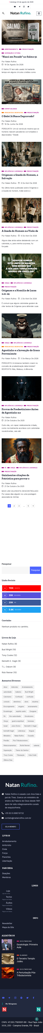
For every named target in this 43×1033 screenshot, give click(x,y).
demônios (17, 702)
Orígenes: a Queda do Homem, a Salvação (20, 176)
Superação (8, 750)
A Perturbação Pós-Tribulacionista (26, 974)
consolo (6, 702)
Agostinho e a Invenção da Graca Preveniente (21, 352)
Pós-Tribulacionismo (20, 740)
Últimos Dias (8, 760)
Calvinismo (7, 697)
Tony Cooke (7, 655)
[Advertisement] (21, 534)
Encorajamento (9, 706)
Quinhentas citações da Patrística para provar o (15, 477)
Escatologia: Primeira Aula (27, 946)
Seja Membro (10, 827)
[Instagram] (16, 997)
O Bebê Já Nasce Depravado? (18, 116)
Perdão (6, 740)
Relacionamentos (10, 745)
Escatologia (8, 711)
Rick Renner (7, 672)
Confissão (19, 697)
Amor (5, 687)
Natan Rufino (10, 61)
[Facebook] (35, 997)
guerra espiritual (18, 721)
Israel (5, 726)
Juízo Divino (15, 726)
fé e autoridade (15, 716)
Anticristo (14, 687)
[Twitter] (28, 6)
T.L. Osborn (7, 667)
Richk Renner (25, 745)
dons (26, 702)
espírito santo (21, 711)
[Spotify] (22, 997)
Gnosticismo (29, 716)
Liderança (21, 731)
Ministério (7, 736)
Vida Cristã (32, 755)
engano (21, 706)
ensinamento (32, 706)
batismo (18, 692)
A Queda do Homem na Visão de (20, 230)
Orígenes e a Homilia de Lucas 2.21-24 (19, 292)
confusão (30, 697)
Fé (4, 716)
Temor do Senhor (22, 750)
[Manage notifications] (36, 1019)
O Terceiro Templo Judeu (26, 960)
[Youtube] (4, 997)
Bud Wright (7, 649)
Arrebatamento (27, 687)
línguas (31, 731)
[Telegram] (20, 6)
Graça (6, 721)
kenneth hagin (9, 731)
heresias (31, 721)
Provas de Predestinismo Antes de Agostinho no (20, 411)
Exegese (33, 711)
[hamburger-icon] (38, 13)
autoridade (8, 692)
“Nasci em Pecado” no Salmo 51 (19, 56)
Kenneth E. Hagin (9, 661)
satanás (36, 745)
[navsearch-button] (3, 13)
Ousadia (31, 736)
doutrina (35, 702)
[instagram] (24, 6)
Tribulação (20, 755)
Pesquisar (7, 564)
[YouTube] (15, 6)
